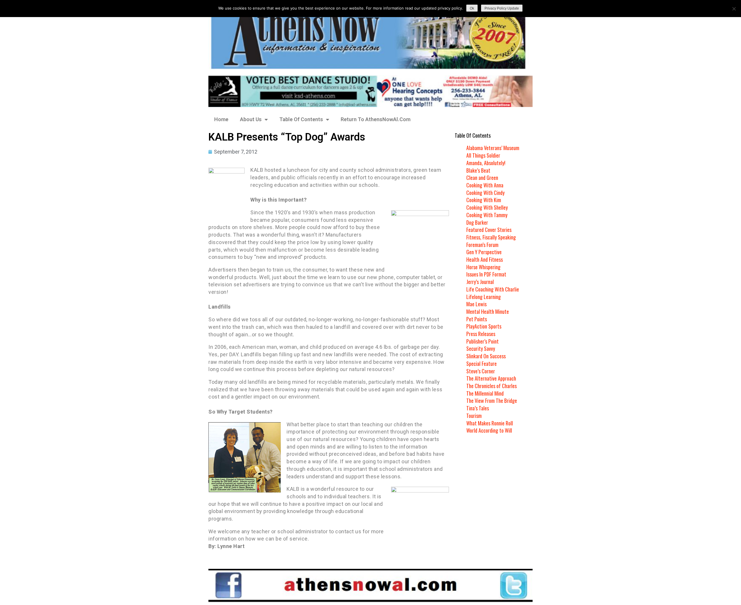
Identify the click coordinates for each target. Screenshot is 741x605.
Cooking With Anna (484, 185)
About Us (251, 119)
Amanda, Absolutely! (485, 163)
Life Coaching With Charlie (492, 289)
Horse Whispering (483, 267)
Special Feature (481, 363)
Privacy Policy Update (502, 8)
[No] (734, 9)
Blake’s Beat (478, 170)
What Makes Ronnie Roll (489, 423)
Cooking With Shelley (487, 207)
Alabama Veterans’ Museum (492, 148)
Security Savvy (480, 348)
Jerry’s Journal (480, 281)
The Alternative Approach (491, 378)
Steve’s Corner (480, 371)
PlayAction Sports (483, 326)
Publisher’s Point (482, 341)
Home (221, 119)
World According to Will (489, 430)
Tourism (474, 415)
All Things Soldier (483, 155)
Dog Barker (477, 222)
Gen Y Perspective (484, 252)
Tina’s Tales (477, 408)
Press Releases (480, 333)
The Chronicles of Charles (491, 386)
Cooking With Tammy (486, 215)
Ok (472, 8)
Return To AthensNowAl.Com (375, 119)
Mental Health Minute (487, 311)
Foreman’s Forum (482, 244)
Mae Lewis (476, 304)
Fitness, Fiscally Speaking (491, 237)
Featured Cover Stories (488, 229)
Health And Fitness (484, 259)
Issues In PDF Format (486, 274)
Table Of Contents (301, 119)
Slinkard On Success (486, 356)
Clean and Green (482, 177)
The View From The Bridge (491, 400)
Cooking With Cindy (485, 192)
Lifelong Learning (483, 296)
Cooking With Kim (483, 200)
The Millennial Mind (485, 393)
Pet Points (476, 319)
